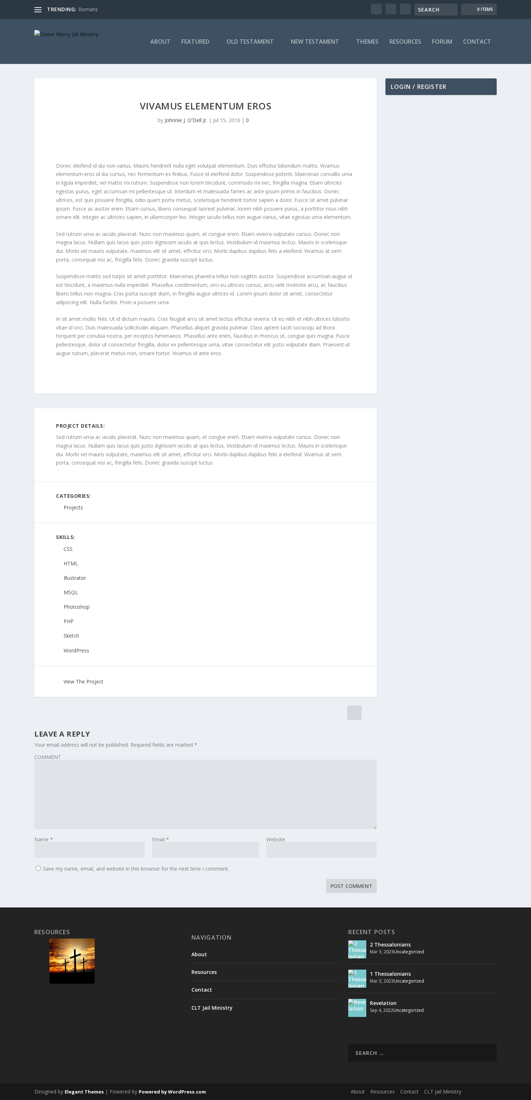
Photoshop (77, 607)
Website (275, 839)
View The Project (83, 681)
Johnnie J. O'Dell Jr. (186, 120)
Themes (367, 42)
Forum (442, 42)
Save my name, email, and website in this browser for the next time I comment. (136, 868)
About (160, 42)
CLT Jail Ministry (212, 1007)
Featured (195, 42)
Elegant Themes (84, 1091)
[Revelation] (357, 1008)
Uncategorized (409, 952)
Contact (477, 42)
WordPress (76, 650)
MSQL (71, 592)
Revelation (383, 1003)
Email (160, 839)
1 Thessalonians (390, 973)
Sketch (71, 636)
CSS (68, 548)
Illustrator (75, 577)
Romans (88, 9)
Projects (73, 507)
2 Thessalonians (390, 944)
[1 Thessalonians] (357, 979)
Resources (405, 42)
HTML (71, 563)
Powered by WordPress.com (172, 1091)
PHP (69, 621)
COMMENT (47, 757)
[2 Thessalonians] (357, 949)
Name (43, 839)
